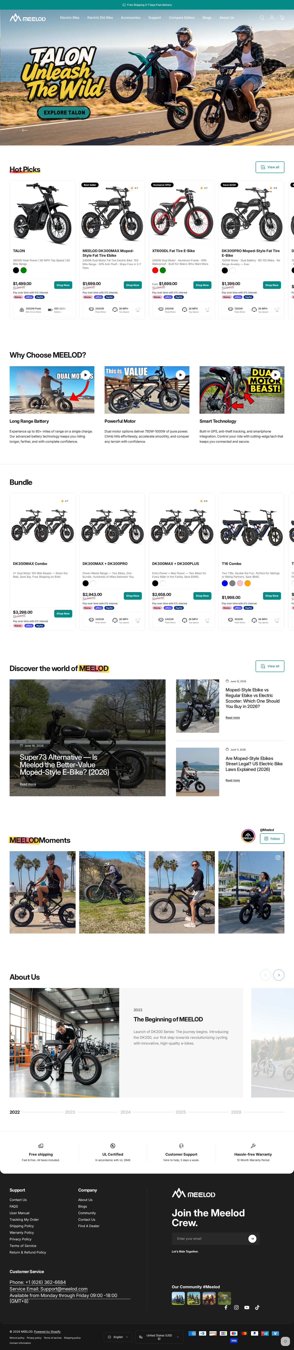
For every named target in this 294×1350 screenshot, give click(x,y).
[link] (52, 390)
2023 (71, 1112)
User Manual (19, 1213)
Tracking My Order (24, 1220)
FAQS (14, 1206)
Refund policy (17, 1337)
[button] (85, 375)
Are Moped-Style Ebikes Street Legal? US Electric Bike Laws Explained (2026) (254, 764)
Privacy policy (34, 1337)
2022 (16, 1112)
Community (87, 1213)
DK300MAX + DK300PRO (105, 564)
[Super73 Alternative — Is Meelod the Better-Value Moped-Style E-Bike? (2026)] (88, 737)
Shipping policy (72, 1337)
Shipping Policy (22, 1226)
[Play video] (52, 390)
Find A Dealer (88, 1226)
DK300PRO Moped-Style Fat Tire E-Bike (251, 253)
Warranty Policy (22, 1233)
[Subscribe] (252, 1239)
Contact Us (18, 1200)
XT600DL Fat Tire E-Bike (173, 251)
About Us (85, 1200)
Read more (28, 784)
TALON (19, 251)
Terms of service (53, 1337)
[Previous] (25, 130)
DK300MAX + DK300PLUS (175, 564)
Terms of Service (23, 1246)
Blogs (82, 1206)
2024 (127, 1112)
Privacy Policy (20, 1239)
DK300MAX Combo (30, 564)
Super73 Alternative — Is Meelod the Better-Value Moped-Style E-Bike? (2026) (64, 764)
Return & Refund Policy (28, 1252)
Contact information (20, 1343)
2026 (237, 1112)
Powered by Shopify (47, 1331)
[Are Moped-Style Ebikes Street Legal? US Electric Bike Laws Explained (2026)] (197, 772)
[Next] (269, 130)
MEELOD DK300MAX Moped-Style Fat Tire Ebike (108, 253)
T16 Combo (231, 564)
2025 (182, 1112)
